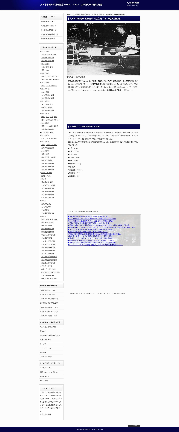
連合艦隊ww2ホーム (48, 21)
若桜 (43, 120)
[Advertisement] (103, 107)
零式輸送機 (45, 182)
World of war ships (46, 368)
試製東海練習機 (46, 226)
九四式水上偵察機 (47, 170)
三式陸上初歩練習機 (48, 263)
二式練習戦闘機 (46, 238)
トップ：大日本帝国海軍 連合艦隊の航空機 (83, 211)
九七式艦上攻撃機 (94, 142)
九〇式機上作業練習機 (49, 260)
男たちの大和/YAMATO (48, 327)
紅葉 (43, 219)
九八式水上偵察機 (47, 163)
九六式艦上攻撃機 (47, 98)
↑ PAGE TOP (134, 425)
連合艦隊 (43, 352)
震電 (51, 67)
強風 (43, 86)
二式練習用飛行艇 (47, 213)
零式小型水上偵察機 (48, 157)
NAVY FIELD (44, 376)
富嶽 (51, 104)
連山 (47, 104)
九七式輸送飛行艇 (47, 188)
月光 (48, 76)
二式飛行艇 (45, 210)
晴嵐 (43, 117)
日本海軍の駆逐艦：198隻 (49, 307)
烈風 (55, 54)
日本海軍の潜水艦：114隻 (49, 311)
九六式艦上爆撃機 (47, 129)
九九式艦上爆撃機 (52, 126)
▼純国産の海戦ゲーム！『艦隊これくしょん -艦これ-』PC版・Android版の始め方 (96, 293)
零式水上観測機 (46, 173)
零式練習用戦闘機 (47, 229)
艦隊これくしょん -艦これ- (49, 372)
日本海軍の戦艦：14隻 (47, 294)
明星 (51, 219)
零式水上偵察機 (46, 160)
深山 (43, 104)
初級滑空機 (45, 272)
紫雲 (43, 154)
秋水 (47, 70)
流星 (47, 92)
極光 (57, 76)
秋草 (54, 269)
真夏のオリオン (45, 340)
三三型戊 (57, 79)
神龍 (55, 117)
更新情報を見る (45, 414)
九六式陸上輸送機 (47, 191)
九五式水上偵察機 (47, 166)
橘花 (47, 117)
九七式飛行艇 (46, 207)
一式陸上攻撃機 (46, 107)
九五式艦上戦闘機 (47, 61)
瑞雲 (47, 154)
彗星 (43, 126)
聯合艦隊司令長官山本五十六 (50, 335)
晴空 (51, 182)
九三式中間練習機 (80, 142)
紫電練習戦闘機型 (47, 222)
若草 (49, 269)
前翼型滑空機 (55, 272)
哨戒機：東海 (45, 176)
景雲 (43, 145)
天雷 (43, 70)
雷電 (43, 67)
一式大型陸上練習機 (48, 244)
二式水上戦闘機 (51, 86)
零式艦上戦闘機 (46, 54)
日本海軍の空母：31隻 (47, 290)
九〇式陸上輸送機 (47, 194)
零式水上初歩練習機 (48, 235)
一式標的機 (45, 278)
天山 (43, 92)
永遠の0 (42, 331)
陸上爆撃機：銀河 (47, 132)
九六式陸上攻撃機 (47, 110)
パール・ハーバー (46, 348)
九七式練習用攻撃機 (48, 250)
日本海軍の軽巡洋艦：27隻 (49, 303)
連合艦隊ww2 (87, 429)
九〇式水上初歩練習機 (49, 257)
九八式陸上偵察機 (47, 148)
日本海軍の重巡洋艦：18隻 (49, 299)
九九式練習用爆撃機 (48, 247)
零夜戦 (43, 76)
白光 (53, 76)
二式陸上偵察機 (51, 145)
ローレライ (44, 344)
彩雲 (43, 138)
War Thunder (44, 381)
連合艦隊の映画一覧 (48, 38)
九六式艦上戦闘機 (47, 58)
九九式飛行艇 (46, 204)
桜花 (135, 87)
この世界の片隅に (46, 357)
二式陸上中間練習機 (48, 241)
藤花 (51, 117)
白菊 (47, 219)
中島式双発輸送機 (47, 198)
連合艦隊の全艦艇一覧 (48, 30)
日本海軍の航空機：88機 (48, 316)
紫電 (47, 67)
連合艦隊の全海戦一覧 (48, 26)
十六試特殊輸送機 (47, 275)
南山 (55, 219)
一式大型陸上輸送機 (48, 185)
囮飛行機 (53, 278)
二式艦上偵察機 (51, 138)
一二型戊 (49, 79)
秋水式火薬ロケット (53, 120)
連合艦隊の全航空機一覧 (49, 34)
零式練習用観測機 (47, 232)
